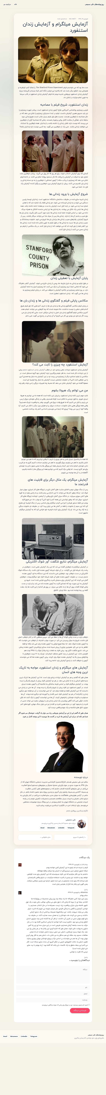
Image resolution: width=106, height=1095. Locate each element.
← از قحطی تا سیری (79, 837)
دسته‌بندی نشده (62, 19)
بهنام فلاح (84, 865)
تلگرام (86, 811)
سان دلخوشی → (45, 837)
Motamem (51, 828)
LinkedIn (61, 828)
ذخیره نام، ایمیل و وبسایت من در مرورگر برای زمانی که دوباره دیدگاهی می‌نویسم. (65, 1005)
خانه (15, 4)
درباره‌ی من (7, 4)
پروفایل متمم (71, 811)
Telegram (71, 828)
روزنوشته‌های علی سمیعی (94, 4)
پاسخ (86, 890)
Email (42, 828)
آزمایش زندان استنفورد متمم (34, 370)
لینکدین (80, 811)
